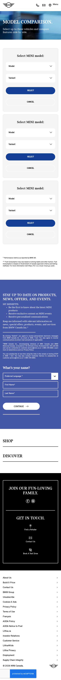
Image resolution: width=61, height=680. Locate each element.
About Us (7, 578)
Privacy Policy (9, 607)
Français (7, 616)
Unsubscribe (8, 597)
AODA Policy (9, 621)
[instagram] (33, 501)
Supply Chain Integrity (13, 660)
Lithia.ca (7, 631)
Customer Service (11, 641)
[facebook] (28, 501)
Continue (19, 406)
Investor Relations (11, 636)
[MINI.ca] (7, 5)
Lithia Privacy (9, 650)
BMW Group (8, 592)
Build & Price (9, 583)
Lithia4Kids (8, 646)
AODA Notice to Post (12, 626)
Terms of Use (9, 612)
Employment (8, 655)
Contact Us (8, 587)
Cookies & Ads (9, 602)
